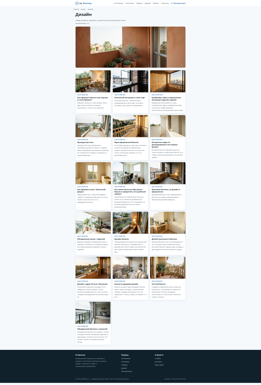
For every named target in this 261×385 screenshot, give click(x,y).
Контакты (158, 362)
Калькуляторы (179, 3)
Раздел (83, 9)
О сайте (158, 358)
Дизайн (148, 3)
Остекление (118, 3)
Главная (76, 9)
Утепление (129, 3)
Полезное (165, 3)
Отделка (139, 3)
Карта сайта (159, 365)
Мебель (156, 3)
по (85, 3)
